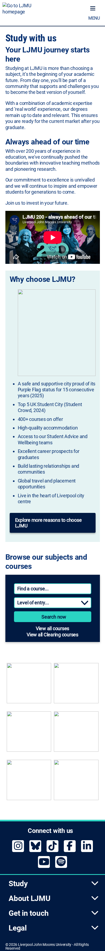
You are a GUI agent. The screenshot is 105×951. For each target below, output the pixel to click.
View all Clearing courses (52, 634)
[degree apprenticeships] (29, 734)
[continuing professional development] (76, 734)
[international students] (29, 782)
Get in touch (29, 913)
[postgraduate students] (76, 686)
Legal (18, 928)
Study (18, 883)
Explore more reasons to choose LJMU (48, 522)
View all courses (52, 628)
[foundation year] (76, 782)
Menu (94, 18)
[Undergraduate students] (29, 686)
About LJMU (29, 898)
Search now (53, 617)
